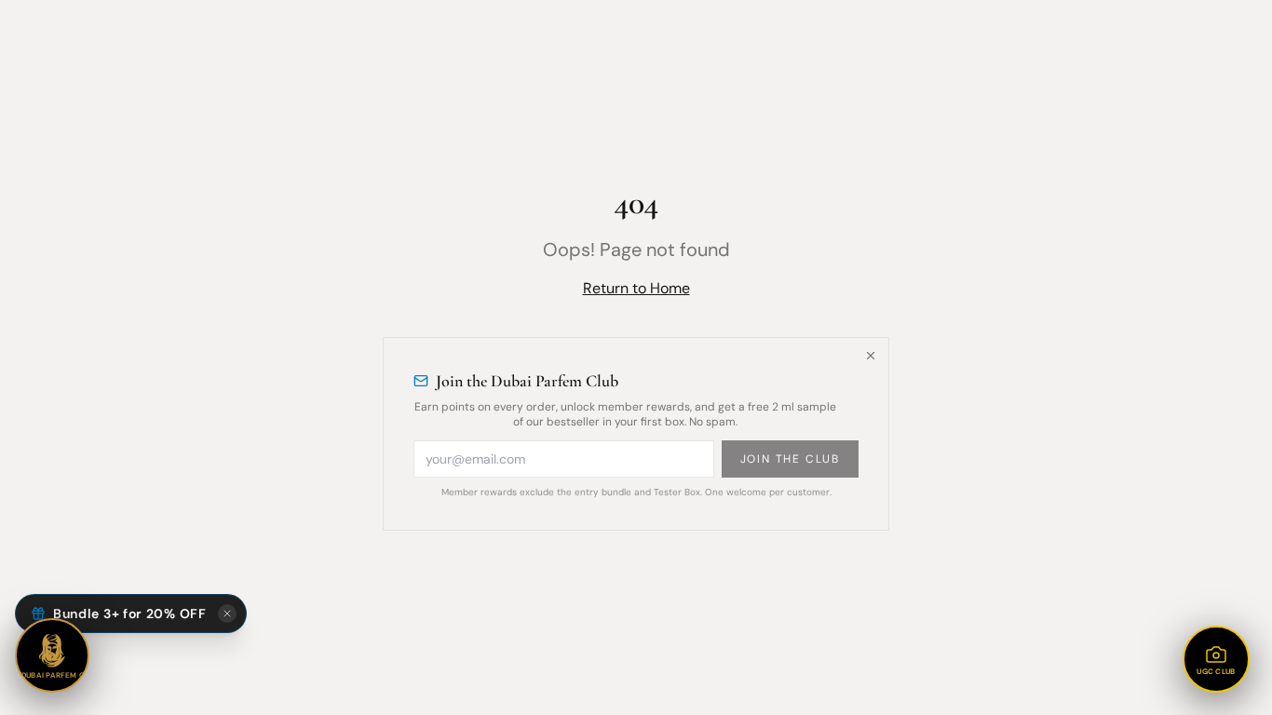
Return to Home (636, 288)
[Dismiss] (870, 355)
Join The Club (790, 459)
